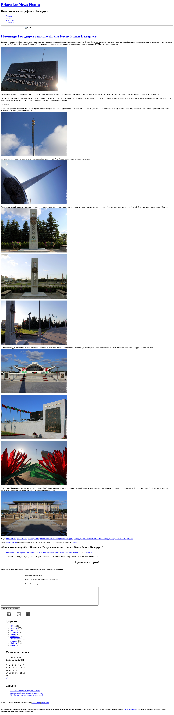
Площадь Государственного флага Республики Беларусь (49, 36)
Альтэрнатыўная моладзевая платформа (26, 693)
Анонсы (9, 18)
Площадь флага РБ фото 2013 (86, 539)
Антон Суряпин (11, 542)
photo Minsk (22, 539)
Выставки (14, 630)
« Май (8, 678)
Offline (75, 542)
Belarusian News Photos (20, 4)
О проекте (10, 22)
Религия (13, 641)
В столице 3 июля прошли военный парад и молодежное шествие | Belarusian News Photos (42, 552)
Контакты (10, 20)
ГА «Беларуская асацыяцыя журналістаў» (27, 695)
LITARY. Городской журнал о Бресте (25, 691)
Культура (14, 632)
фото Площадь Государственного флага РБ (115, 539)
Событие (14, 643)
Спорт (13, 645)
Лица (12, 635)
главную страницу (129, 709)
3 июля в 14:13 (89, 552)
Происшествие (16, 639)
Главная (9, 16)
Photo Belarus (11, 539)
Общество (14, 637)
